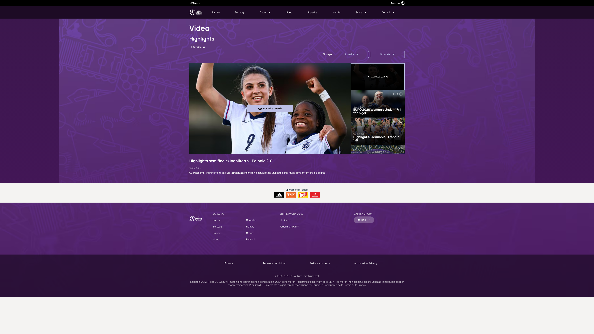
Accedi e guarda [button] (272, 108)
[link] (216, 12)
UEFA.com (285, 220)
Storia (249, 233)
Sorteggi (217, 226)
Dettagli (250, 239)
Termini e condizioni (274, 263)
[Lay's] (303, 195)
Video (216, 239)
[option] (378, 76)
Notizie (250, 226)
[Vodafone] (315, 195)
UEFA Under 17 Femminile (195, 12)
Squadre (251, 220)
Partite (217, 220)
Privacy (228, 263)
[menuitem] (219, 12)
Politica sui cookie (320, 263)
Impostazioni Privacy (365, 263)
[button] (265, 12)
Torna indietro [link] (199, 47)
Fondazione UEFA (289, 226)
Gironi (216, 233)
